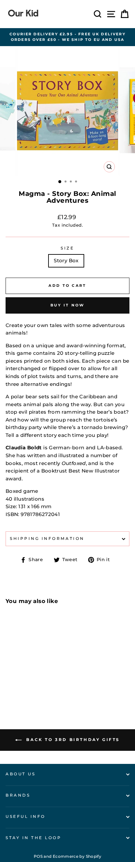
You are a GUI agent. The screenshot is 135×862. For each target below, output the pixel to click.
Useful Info (26, 816)
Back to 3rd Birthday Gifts (72, 739)
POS (38, 856)
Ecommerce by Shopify (77, 856)
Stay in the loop (34, 838)
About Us (20, 774)
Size (67, 248)
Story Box (66, 261)
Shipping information (47, 538)
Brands (18, 795)
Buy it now (67, 305)
